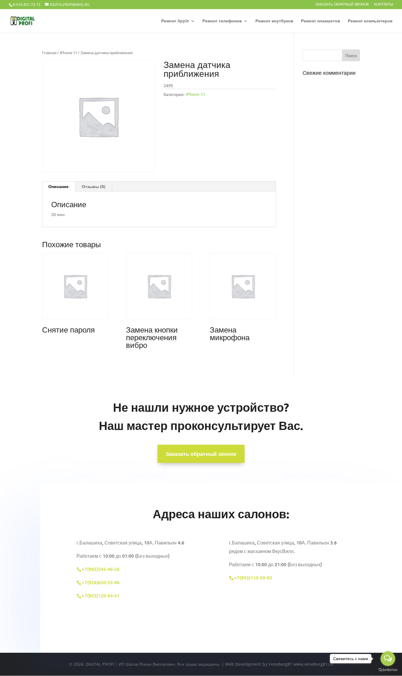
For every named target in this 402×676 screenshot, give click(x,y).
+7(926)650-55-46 (100, 582)
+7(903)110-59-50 (253, 577)
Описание (58, 186)
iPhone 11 (68, 52)
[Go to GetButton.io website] (387, 670)
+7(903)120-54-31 (101, 595)
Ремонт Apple (175, 21)
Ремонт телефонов (222, 21)
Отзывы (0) (93, 186)
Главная (49, 52)
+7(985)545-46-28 (100, 569)
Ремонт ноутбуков (274, 21)
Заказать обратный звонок (342, 5)
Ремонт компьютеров (370, 21)
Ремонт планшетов (320, 21)
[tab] (58, 187)
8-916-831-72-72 (26, 4)
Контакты (383, 5)
